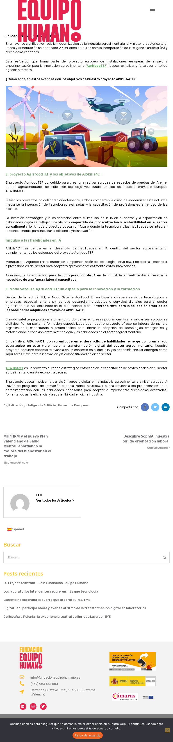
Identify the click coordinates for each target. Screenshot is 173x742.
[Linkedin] (23, 706)
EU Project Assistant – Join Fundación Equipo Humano (45, 583)
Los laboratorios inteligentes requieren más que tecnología (50, 591)
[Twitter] (43, 706)
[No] (167, 730)
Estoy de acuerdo (87, 735)
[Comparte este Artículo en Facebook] (145, 407)
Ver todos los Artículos (54, 500)
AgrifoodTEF (96, 65)
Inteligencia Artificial (41, 405)
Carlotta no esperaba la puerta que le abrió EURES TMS (46, 600)
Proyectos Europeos (73, 405)
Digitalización (13, 405)
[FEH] (20, 503)
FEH (39, 495)
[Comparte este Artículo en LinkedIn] (166, 407)
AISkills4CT (14, 368)
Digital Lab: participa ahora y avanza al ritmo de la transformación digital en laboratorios (74, 608)
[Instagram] (33, 706)
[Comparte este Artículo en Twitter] (155, 407)
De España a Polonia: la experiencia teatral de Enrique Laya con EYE (57, 616)
